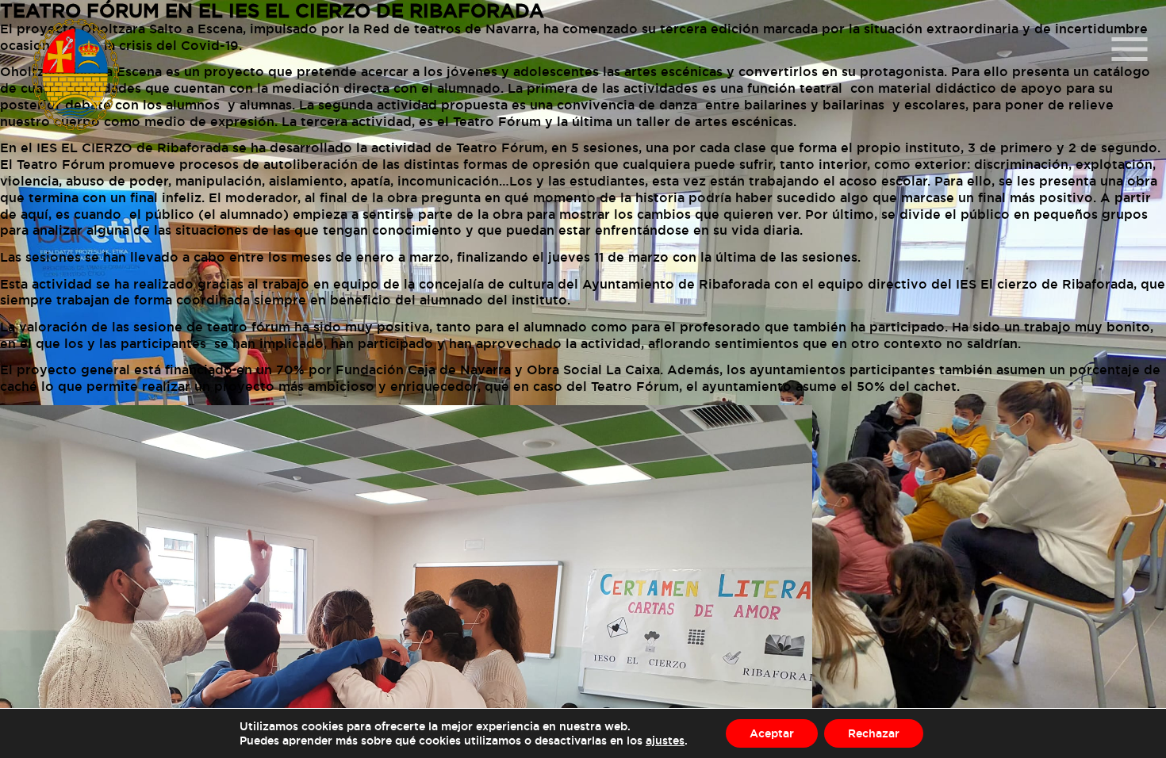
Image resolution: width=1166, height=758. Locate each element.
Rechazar (873, 733)
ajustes (665, 740)
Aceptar (772, 733)
